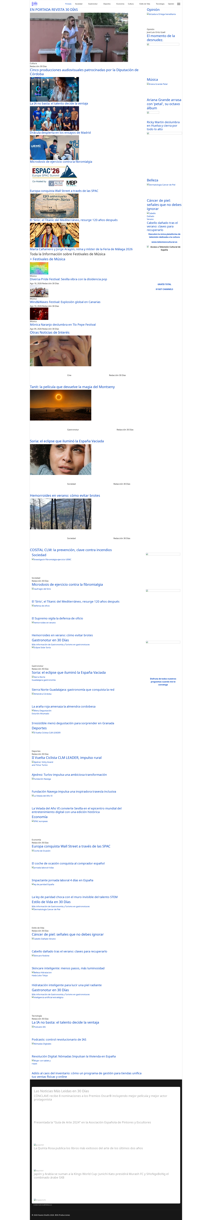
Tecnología (160, 4)
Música (152, 79)
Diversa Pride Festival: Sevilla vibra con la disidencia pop (68, 279)
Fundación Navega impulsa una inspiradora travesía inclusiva (74, 791)
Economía (120, 4)
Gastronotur (93, 4)
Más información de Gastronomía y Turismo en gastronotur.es (61, 644)
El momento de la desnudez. (161, 37)
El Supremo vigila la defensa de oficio (57, 618)
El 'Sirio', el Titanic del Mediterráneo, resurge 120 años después (74, 220)
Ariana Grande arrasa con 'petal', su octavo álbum (164, 103)
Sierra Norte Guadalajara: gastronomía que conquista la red (73, 689)
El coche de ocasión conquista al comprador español (68, 863)
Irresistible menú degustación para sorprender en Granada (73, 723)
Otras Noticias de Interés (49, 332)
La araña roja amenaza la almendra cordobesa (63, 706)
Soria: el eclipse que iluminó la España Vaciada (67, 441)
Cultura (131, 4)
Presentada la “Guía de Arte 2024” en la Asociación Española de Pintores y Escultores (92, 1122)
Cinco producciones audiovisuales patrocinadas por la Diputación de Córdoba (84, 71)
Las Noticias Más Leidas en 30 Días (61, 1091)
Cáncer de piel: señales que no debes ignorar (164, 204)
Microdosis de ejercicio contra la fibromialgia (61, 161)
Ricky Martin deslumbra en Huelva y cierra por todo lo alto (163, 125)
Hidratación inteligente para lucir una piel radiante (67, 985)
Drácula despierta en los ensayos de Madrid (60, 132)
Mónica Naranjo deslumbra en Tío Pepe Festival (63, 324)
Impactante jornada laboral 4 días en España (62, 880)
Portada (68, 4)
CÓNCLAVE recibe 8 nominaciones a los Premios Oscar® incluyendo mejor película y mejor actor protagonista (100, 1097)
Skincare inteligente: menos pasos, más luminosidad (68, 968)
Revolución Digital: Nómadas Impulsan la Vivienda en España (74, 1056)
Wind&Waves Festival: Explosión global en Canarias (65, 302)
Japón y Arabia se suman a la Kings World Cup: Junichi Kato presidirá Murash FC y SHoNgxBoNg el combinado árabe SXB (101, 1175)
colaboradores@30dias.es (42, 1205)
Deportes (107, 4)
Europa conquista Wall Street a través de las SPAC (64, 191)
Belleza (152, 180)
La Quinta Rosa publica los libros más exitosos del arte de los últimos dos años (88, 1148)
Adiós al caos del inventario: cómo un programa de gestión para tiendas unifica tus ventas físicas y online (86, 1075)
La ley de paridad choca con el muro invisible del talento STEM (75, 897)
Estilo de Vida (144, 4)
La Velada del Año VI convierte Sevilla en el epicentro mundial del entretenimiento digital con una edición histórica (77, 810)
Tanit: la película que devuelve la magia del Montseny (72, 386)
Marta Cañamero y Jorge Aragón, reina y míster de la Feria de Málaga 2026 (81, 249)
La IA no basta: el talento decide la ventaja (59, 103)
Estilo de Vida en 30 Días (51, 901)
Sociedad (78, 4)
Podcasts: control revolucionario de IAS (59, 1039)
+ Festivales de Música (47, 259)
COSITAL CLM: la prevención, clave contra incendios (71, 549)
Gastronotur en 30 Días (50, 640)
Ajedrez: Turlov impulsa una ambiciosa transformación (69, 775)
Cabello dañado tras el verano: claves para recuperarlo (162, 226)
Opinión (171, 4)
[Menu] (178, 4)
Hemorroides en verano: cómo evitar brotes (65, 495)
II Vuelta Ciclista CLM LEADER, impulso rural (67, 757)
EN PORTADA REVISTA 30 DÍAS (54, 9)
